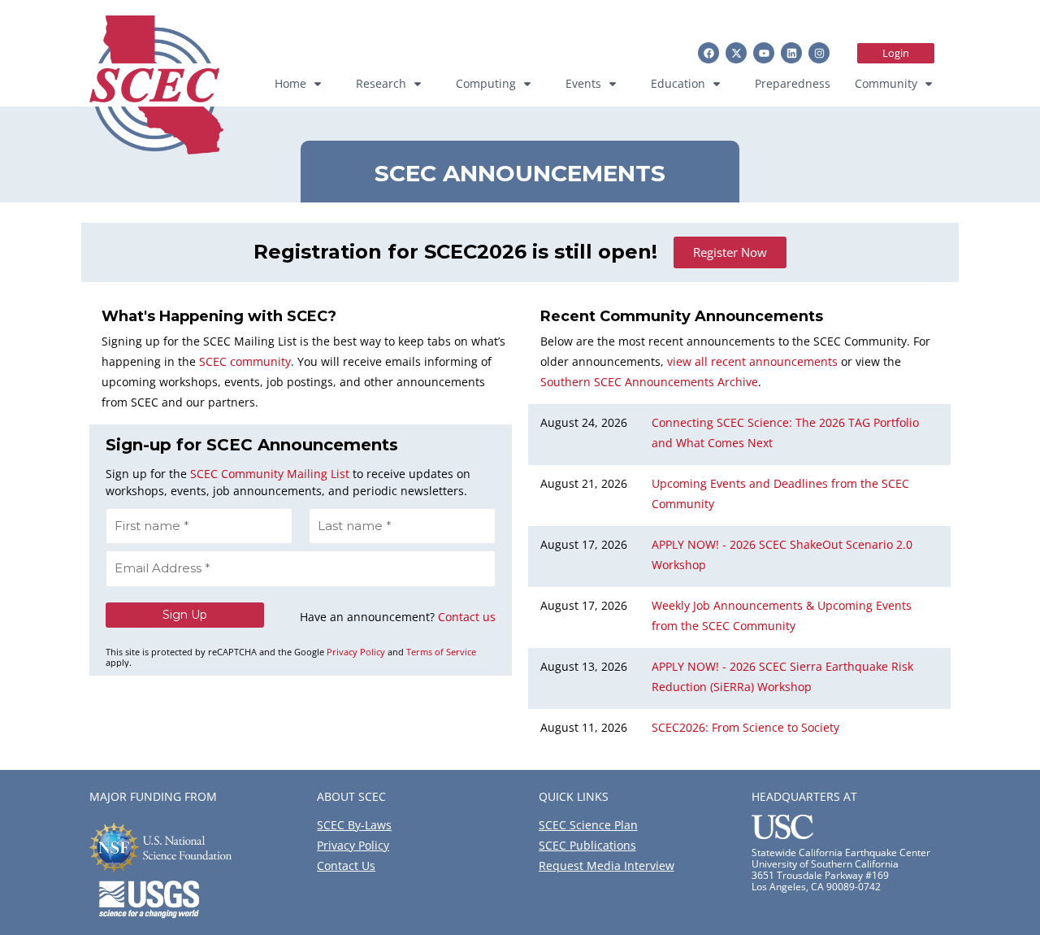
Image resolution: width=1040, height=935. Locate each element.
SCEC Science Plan (588, 825)
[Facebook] (708, 52)
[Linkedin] (791, 52)
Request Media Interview (606, 865)
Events (583, 83)
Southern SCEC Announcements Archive (649, 381)
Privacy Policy (356, 652)
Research (381, 83)
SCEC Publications (587, 845)
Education (678, 83)
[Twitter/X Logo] (736, 52)
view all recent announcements (752, 361)
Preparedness (792, 83)
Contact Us (346, 865)
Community (886, 83)
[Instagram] (819, 52)
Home (290, 83)
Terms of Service (441, 652)
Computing (486, 83)
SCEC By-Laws (354, 825)
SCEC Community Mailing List (269, 473)
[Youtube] (763, 52)
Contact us (467, 616)
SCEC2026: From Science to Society (745, 727)
